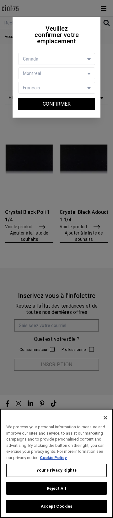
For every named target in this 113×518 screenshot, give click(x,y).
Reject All (56, 488)
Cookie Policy (53, 457)
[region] (56, 463)
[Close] (105, 418)
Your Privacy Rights (56, 470)
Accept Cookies (57, 506)
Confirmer (57, 104)
